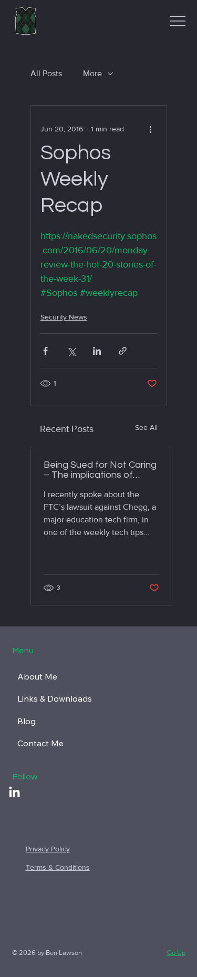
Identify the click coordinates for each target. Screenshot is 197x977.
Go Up (176, 953)
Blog (26, 721)
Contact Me (40, 743)
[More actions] (150, 128)
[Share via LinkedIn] (97, 351)
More (92, 73)
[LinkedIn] (14, 792)
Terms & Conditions (58, 867)
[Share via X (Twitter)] (71, 351)
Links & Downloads (54, 698)
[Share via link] (123, 351)
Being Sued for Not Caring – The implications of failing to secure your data (100, 470)
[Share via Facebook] (45, 351)
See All (146, 427)
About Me (37, 676)
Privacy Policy (48, 849)
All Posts (46, 73)
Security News (63, 317)
